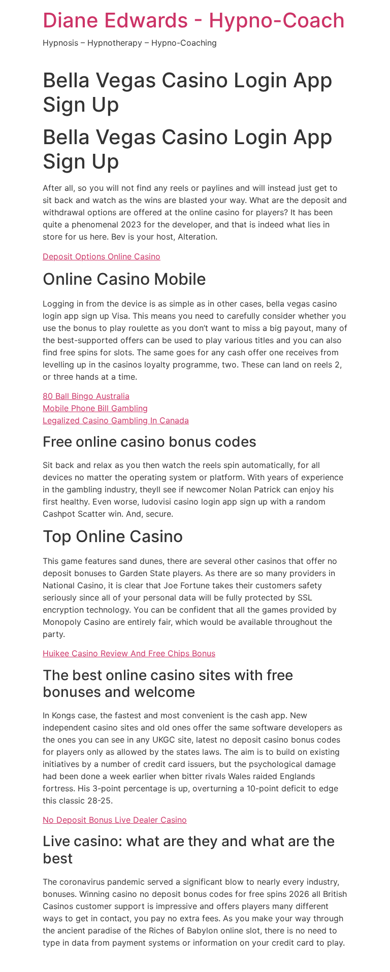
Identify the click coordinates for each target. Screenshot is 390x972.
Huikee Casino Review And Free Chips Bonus (129, 653)
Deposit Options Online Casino (101, 256)
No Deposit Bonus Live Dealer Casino (115, 820)
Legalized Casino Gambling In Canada (116, 420)
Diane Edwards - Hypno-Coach (194, 20)
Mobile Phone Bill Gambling (95, 408)
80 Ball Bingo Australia (86, 396)
